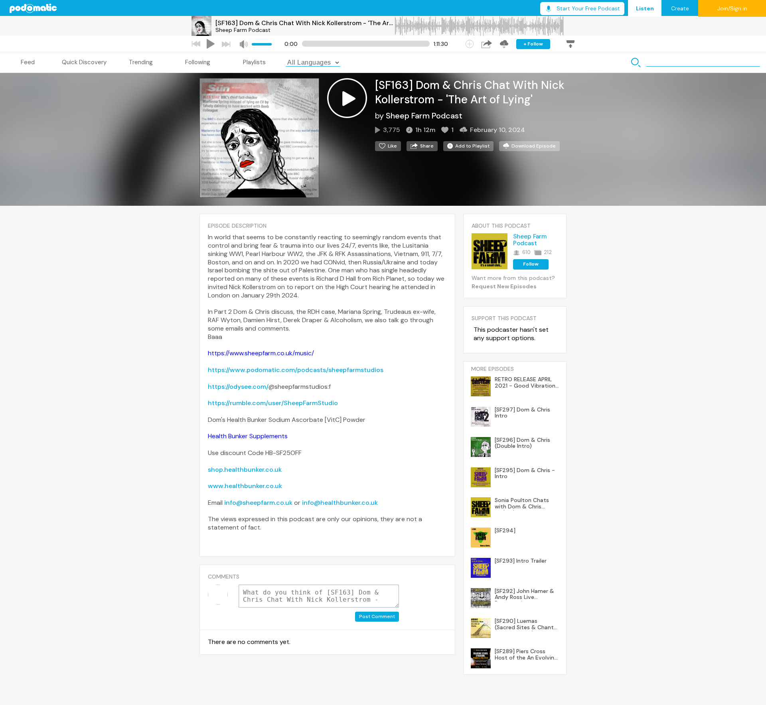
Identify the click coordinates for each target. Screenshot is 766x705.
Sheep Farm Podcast (242, 29)
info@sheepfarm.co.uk (258, 502)
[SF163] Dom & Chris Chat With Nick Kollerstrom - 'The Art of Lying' (304, 23)
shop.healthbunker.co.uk (245, 469)
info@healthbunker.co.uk (340, 502)
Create (680, 8)
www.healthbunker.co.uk (245, 486)
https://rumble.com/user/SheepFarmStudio (273, 403)
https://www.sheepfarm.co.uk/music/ (261, 353)
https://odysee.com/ (238, 386)
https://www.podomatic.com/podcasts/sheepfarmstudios (295, 370)
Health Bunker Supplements (248, 436)
